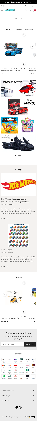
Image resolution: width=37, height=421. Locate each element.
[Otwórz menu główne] (2, 10)
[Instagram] (20, 407)
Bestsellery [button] (29, 29)
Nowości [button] (7, 29)
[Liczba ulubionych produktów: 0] (30, 10)
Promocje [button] (18, 29)
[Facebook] (16, 407)
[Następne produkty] (32, 46)
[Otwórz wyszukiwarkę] (26, 10)
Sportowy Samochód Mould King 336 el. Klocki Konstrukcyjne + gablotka (13, 70)
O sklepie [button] (5, 401)
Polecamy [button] (18, 277)
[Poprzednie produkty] (4, 46)
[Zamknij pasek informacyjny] (35, 2)
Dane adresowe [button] (8, 390)
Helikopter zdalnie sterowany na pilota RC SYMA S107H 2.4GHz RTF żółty (13, 318)
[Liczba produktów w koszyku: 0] (34, 10)
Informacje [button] (6, 396)
